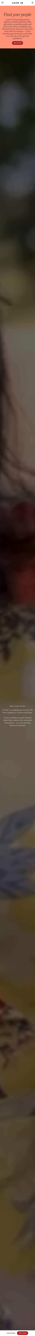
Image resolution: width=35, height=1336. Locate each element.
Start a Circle (17, 43)
